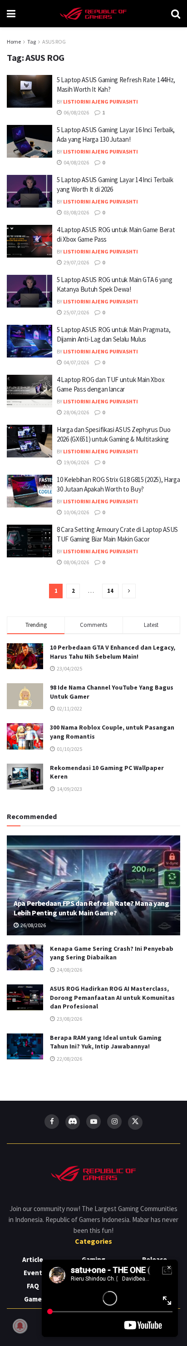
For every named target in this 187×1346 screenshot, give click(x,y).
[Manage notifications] (20, 1326)
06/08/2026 (76, 112)
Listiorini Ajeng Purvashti (100, 101)
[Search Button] (175, 13)
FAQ (33, 1285)
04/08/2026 (76, 162)
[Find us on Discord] (72, 1122)
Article (32, 1259)
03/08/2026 (76, 212)
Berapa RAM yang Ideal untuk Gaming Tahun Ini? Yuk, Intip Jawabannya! (106, 1042)
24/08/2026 (69, 969)
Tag (31, 41)
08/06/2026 (76, 562)
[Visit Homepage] (93, 14)
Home (14, 41)
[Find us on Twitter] (135, 1122)
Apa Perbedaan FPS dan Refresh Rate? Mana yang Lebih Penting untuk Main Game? (91, 908)
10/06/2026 (76, 512)
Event (33, 1272)
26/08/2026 (33, 925)
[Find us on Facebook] (51, 1121)
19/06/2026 (76, 462)
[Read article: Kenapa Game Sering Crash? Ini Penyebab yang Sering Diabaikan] (25, 957)
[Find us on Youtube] (93, 1121)
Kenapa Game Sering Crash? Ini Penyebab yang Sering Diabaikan (111, 953)
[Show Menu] (11, 13)
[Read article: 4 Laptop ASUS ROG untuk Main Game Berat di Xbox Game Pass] (29, 241)
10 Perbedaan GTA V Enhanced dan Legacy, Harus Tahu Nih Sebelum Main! (112, 652)
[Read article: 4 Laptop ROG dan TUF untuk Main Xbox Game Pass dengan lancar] (29, 391)
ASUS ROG (54, 41)
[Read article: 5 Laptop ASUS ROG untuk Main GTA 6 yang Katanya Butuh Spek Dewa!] (29, 291)
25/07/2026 (76, 312)
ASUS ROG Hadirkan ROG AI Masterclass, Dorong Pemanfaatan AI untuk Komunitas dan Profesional (112, 997)
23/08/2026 (69, 1018)
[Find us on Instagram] (114, 1121)
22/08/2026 (69, 1058)
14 (110, 591)
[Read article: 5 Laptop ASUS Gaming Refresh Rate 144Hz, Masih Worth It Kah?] (29, 91)
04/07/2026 (76, 362)
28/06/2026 (76, 412)
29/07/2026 (76, 262)
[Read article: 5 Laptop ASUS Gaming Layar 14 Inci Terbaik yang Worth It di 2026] (29, 191)
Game (33, 1299)
